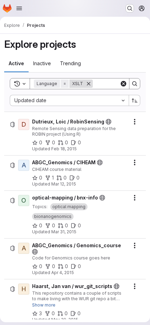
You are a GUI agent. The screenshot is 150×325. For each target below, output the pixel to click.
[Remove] (88, 84)
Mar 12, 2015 (63, 184)
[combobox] (69, 100)
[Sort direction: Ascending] (134, 100)
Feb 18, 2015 (64, 148)
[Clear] (123, 84)
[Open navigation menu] (19, 8)
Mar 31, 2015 (63, 231)
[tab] (16, 63)
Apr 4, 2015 (62, 272)
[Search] (134, 83)
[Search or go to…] (130, 8)
